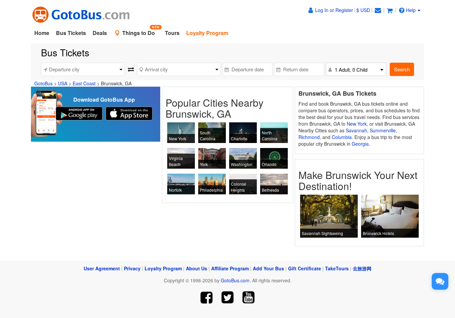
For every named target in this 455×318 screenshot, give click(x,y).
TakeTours (337, 268)
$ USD (363, 10)
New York (357, 123)
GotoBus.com (235, 280)
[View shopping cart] (389, 10)
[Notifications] (377, 10)
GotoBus (43, 83)
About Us (196, 268)
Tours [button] (172, 33)
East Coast (84, 83)
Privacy (132, 268)
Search (402, 69)
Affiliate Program (230, 268)
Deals (100, 33)
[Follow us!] (227, 297)
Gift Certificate (304, 268)
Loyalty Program (163, 268)
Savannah (356, 130)
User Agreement (102, 268)
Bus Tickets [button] (71, 33)
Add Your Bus (268, 268)
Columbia (342, 137)
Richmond (309, 137)
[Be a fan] (207, 297)
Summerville (383, 130)
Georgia (360, 143)
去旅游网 (362, 268)
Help (411, 10)
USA (62, 83)
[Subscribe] (248, 297)
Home (41, 33)
